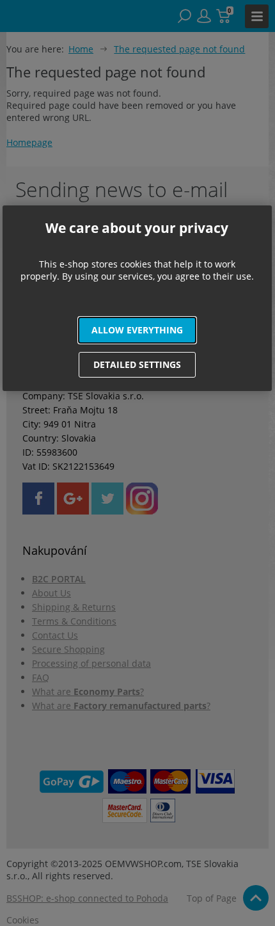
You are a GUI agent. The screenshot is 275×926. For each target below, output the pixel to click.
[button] (137, 330)
